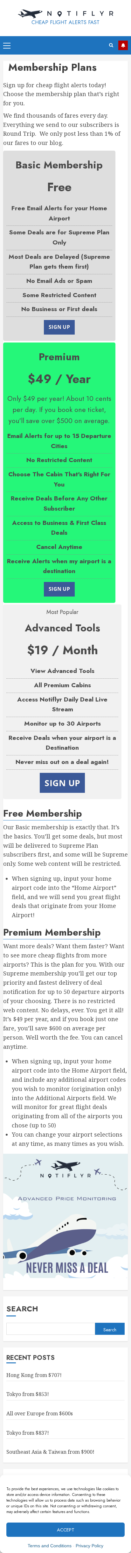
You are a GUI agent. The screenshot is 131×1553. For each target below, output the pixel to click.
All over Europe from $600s (39, 1413)
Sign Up (59, 326)
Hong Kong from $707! (34, 1375)
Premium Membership (52, 932)
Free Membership (42, 813)
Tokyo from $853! (27, 1394)
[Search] (111, 45)
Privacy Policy (89, 1545)
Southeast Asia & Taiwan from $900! (50, 1451)
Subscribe (123, 45)
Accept (65, 1529)
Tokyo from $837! (27, 1432)
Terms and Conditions (50, 1545)
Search (22, 1308)
